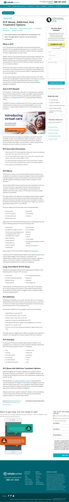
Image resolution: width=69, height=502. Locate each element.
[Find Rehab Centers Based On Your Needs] (13, 473)
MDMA (17, 97)
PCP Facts (5, 28)
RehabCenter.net (60, 498)
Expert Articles (28, 479)
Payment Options (29, 484)
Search (37, 479)
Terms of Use (30, 499)
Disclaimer (36, 499)
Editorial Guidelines (40, 484)
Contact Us (38, 477)
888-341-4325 (60, 2)
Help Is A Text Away (8, 13)
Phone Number (57, 435)
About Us (38, 476)
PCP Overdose (6, 30)
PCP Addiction (37, 28)
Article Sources (7, 404)
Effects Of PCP (13, 28)
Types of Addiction (29, 482)
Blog (26, 476)
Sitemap (37, 481)
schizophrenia (34, 251)
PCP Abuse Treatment (17, 30)
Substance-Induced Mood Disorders (57, 105)
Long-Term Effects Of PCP (25, 28)
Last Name (56, 429)
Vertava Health (48, 499)
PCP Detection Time (53, 100)
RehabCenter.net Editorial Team (14, 400)
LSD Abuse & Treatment (54, 102)
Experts (26, 477)
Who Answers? (51, 3)
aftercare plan (30, 386)
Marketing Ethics (39, 482)
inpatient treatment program (22, 381)
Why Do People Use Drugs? (55, 108)
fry (11, 97)
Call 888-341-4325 (56, 44)
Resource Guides (28, 481)
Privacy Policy (17, 499)
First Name (56, 423)
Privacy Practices (24, 499)
